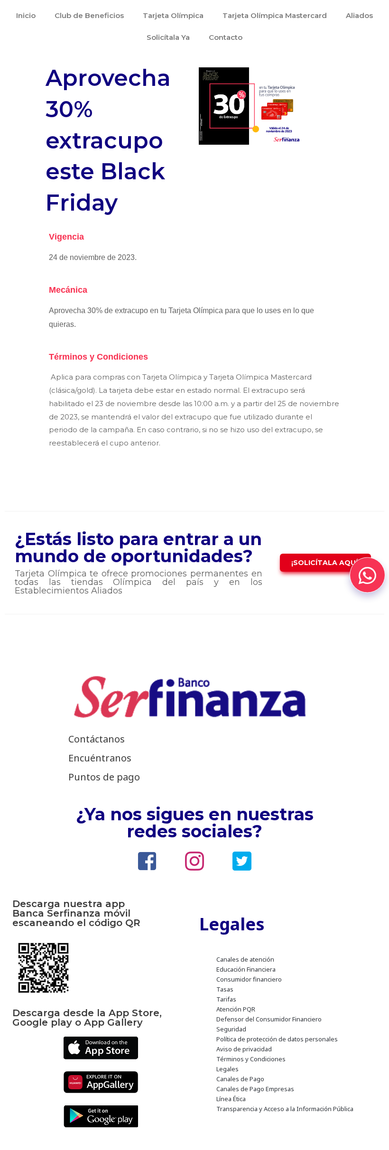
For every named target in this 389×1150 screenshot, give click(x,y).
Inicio (26, 15)
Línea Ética (231, 1098)
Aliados (359, 15)
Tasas (224, 989)
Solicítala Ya (168, 37)
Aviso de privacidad (244, 1049)
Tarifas (226, 999)
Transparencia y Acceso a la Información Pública (284, 1108)
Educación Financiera (246, 969)
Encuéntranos (99, 757)
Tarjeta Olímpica (173, 15)
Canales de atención (245, 959)
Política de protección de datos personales (277, 1039)
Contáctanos (96, 739)
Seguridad (231, 1029)
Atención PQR (235, 1009)
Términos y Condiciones (251, 1059)
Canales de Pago (240, 1079)
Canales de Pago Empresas (255, 1089)
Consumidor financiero (249, 979)
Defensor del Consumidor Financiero (269, 1019)
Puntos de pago (104, 776)
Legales (227, 1069)
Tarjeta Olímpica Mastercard (274, 15)
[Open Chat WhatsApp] (367, 575)
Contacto (225, 37)
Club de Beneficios (89, 15)
